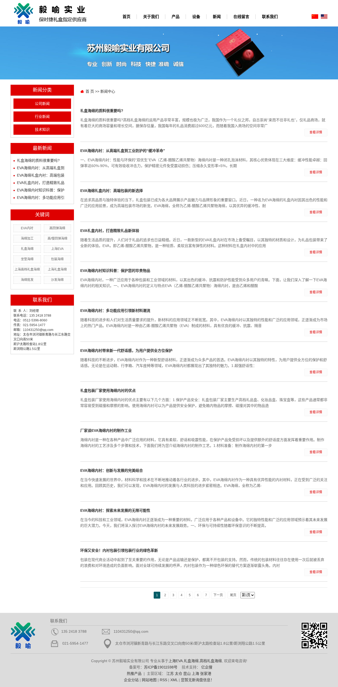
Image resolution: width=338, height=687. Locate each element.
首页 (126, 16)
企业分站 (131, 680)
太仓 (178, 673)
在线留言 (241, 16)
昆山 (187, 673)
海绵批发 (27, 280)
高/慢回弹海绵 (57, 238)
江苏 (170, 673)
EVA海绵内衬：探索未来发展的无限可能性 (115, 510)
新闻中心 (107, 91)
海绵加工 (27, 238)
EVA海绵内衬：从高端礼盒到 (40, 168)
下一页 (218, 595)
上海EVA (57, 249)
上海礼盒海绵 (57, 269)
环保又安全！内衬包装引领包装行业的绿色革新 (119, 550)
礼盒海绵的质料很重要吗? (38, 160)
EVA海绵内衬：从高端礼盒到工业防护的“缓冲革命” (122, 151)
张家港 (205, 673)
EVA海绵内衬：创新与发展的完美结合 (111, 470)
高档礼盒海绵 (211, 661)
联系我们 (270, 16)
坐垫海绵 (27, 259)
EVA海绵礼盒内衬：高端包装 (40, 175)
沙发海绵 (57, 280)
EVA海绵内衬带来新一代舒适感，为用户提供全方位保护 (126, 350)
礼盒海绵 (27, 249)
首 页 (90, 91)
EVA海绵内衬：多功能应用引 (40, 197)
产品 (176, 16)
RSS (163, 680)
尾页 (233, 595)
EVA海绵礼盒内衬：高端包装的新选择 (111, 190)
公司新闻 (42, 104)
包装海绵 (57, 259)
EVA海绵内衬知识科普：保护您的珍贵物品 (115, 270)
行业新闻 (42, 117)
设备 (196, 16)
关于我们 (151, 16)
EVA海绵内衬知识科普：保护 (40, 190)
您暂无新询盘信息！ (197, 680)
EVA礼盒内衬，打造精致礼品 (40, 183)
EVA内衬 (27, 228)
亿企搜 (206, 667)
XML (174, 680)
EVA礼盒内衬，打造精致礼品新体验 (109, 230)
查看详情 (315, 132)
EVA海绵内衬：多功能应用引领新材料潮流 (115, 310)
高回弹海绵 (57, 228)
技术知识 (42, 130)
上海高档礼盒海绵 (27, 269)
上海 (195, 673)
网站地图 (149, 680)
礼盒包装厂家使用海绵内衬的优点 (108, 390)
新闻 (217, 16)
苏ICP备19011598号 (160, 667)
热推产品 (134, 673)
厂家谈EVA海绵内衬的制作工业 (106, 430)
